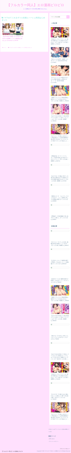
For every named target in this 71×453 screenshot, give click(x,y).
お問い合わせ (51, 438)
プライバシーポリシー (53, 441)
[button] (68, 17)
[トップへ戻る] (69, 451)
